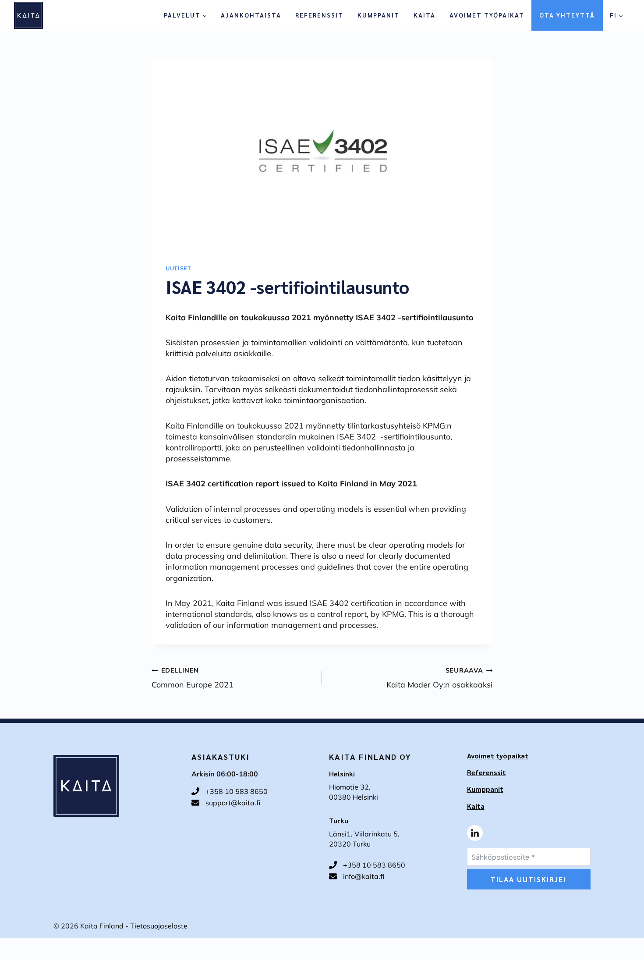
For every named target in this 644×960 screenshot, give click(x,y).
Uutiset (178, 268)
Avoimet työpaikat (486, 15)
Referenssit (319, 15)
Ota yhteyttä (567, 15)
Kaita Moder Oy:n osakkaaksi (439, 678)
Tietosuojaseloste (159, 925)
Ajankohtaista (251, 15)
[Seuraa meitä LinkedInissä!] (475, 833)
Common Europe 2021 (193, 678)
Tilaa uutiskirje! (528, 879)
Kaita (424, 15)
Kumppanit (378, 15)
